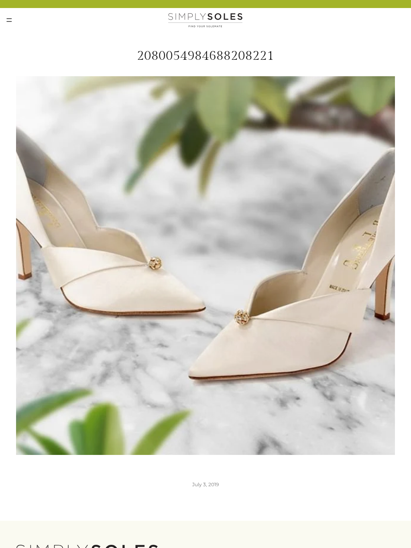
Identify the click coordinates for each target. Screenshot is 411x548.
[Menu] (9, 20)
